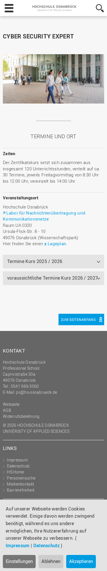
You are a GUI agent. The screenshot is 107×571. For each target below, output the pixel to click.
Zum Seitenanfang (78, 319)
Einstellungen (19, 561)
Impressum (18, 545)
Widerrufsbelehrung (21, 416)
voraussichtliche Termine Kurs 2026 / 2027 (52, 278)
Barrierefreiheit (20, 490)
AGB (7, 410)
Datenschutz (46, 545)
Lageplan (57, 243)
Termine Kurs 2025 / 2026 (34, 261)
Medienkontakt (20, 484)
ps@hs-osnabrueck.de (36, 392)
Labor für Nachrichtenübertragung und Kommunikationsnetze (44, 216)
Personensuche (21, 478)
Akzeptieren (81, 561)
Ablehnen (50, 561)
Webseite (11, 404)
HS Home (15, 472)
